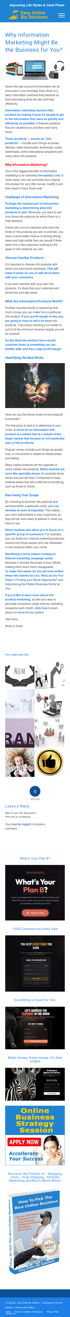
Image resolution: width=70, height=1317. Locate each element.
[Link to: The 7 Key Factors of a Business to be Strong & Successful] (19, 704)
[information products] (35, 70)
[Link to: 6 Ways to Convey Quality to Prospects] (49, 762)
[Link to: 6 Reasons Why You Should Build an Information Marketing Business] (49, 674)
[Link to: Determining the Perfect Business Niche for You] (19, 673)
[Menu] (60, 15)
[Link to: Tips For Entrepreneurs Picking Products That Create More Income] (19, 762)
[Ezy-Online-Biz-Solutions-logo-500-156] (29, 15)
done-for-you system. (31, 612)
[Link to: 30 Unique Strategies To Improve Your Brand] (19, 733)
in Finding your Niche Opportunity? (35, 580)
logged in (28, 824)
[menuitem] (60, 15)
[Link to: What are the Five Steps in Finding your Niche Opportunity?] (49, 733)
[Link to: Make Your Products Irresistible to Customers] (49, 704)
